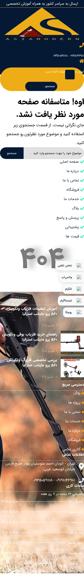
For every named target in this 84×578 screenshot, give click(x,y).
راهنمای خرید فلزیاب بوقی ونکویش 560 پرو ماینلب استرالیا (29, 336)
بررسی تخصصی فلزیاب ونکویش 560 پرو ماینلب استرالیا (32, 362)
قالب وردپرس (56, 570)
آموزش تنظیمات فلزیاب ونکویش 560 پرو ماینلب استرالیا (32, 311)
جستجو (12, 153)
